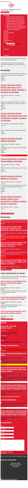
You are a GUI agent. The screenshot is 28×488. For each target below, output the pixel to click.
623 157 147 (10, 11)
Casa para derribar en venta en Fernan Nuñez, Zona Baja (14, 160)
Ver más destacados (6, 270)
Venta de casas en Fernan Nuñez (15, 17)
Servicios (5, 35)
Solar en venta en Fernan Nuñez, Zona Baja (11, 139)
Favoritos (5, 39)
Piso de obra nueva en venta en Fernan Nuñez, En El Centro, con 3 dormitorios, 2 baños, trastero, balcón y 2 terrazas (14, 412)
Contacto (5, 37)
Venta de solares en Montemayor (15, 21)
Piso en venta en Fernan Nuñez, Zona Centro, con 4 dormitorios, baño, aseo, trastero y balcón (13, 369)
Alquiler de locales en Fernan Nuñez (16, 26)
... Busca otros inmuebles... (13, 29)
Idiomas (5, 42)
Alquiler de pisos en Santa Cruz (14, 24)
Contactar (3, 453)
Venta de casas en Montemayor (14, 18)
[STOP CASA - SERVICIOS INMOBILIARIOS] (11, 8)
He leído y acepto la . (13, 452)
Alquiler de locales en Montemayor (15, 28)
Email (2, 435)
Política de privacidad (18, 452)
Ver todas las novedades (7, 213)
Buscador (6, 31)
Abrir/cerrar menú (5, 1)
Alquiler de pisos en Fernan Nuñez (15, 23)
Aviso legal (15, 466)
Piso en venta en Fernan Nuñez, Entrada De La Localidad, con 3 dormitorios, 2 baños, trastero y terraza (14, 228)
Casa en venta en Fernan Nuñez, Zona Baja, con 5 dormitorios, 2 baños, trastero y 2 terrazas (13, 244)
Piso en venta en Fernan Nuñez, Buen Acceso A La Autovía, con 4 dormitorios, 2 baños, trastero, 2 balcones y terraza (14, 387)
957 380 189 (4, 11)
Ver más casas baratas (7, 319)
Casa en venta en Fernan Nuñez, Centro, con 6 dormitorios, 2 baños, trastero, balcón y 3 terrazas (14, 200)
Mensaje (3, 439)
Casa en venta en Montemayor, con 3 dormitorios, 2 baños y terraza (13, 312)
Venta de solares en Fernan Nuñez (15, 20)
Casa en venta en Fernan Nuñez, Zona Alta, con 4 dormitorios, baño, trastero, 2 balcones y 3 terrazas (13, 88)
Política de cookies (15, 463)
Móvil (2, 432)
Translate (11, 45)
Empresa (5, 34)
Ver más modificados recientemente (10, 396)
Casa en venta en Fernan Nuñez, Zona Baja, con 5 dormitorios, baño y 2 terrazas (13, 283)
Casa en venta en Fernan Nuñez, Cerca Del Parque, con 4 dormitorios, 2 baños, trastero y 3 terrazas (14, 117)
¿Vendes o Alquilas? (8, 32)
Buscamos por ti (5, 12)
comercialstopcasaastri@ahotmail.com (11, 9)
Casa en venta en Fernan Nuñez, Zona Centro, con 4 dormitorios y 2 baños (13, 298)
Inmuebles (6, 15)
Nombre (3, 429)
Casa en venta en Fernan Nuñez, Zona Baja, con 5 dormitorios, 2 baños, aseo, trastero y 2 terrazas (13, 261)
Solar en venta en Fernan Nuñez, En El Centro (11, 177)
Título (2, 426)
